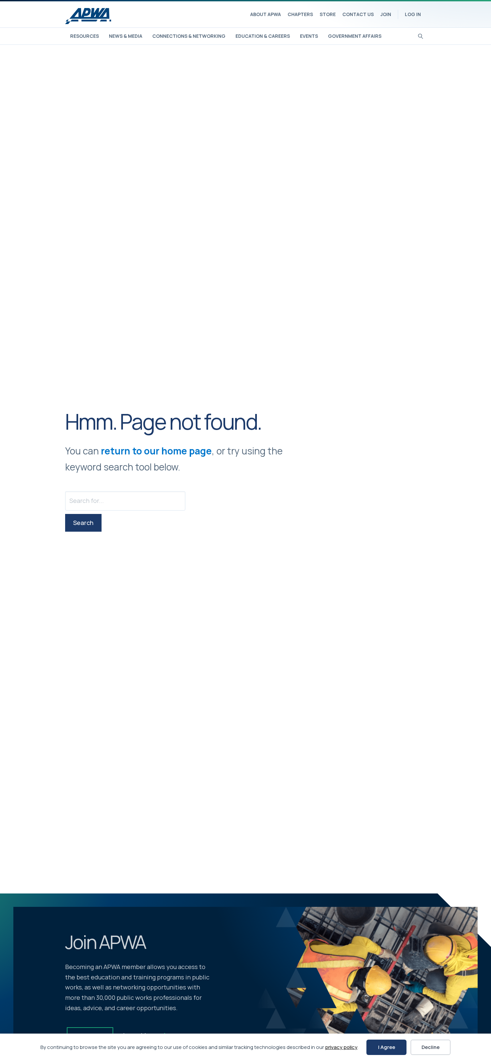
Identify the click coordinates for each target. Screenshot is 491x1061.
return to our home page (156, 450)
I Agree (386, 1047)
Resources (84, 36)
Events (309, 36)
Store (328, 14)
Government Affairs (354, 36)
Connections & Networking (188, 36)
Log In (413, 14)
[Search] (421, 35)
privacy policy (341, 1047)
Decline (431, 1047)
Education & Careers (262, 36)
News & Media (125, 36)
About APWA (265, 14)
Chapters (300, 14)
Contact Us (358, 14)
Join (385, 14)
